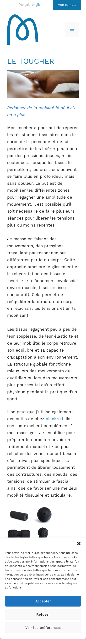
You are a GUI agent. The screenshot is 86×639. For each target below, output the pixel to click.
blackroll (54, 418)
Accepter (43, 601)
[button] (78, 543)
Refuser (43, 614)
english (37, 4)
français (24, 4)
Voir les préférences (43, 628)
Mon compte (67, 4)
